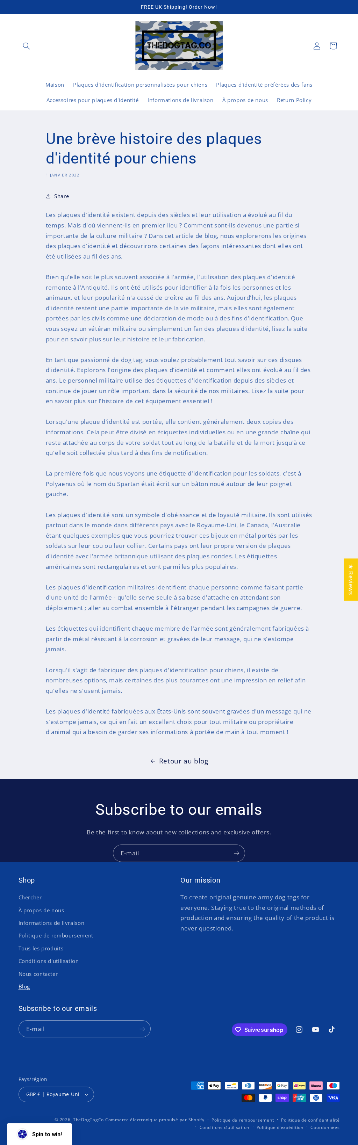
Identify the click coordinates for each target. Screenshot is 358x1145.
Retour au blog (183, 761)
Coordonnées (324, 1127)
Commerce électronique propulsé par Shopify (155, 1119)
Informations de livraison (52, 922)
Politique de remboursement (56, 935)
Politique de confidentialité (310, 1120)
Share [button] (61, 196)
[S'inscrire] (237, 853)
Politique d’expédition (280, 1127)
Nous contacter (38, 973)
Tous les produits (41, 948)
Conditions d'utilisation (49, 960)
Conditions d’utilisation (225, 1127)
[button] (27, 46)
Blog (24, 986)
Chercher (30, 897)
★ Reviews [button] (351, 579)
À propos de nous (41, 910)
